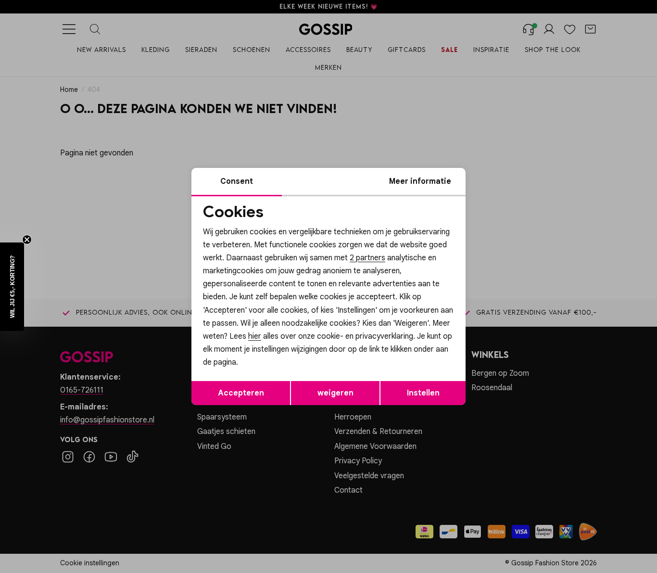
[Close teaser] (27, 239)
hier (254, 336)
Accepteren (241, 393)
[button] (12, 286)
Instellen (423, 393)
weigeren (335, 393)
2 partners (367, 258)
